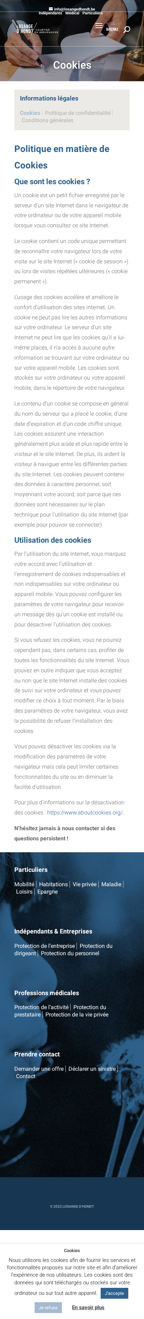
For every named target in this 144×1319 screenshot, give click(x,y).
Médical (72, 13)
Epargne (47, 891)
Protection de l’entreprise (44, 946)
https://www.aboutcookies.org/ (85, 812)
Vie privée (84, 884)
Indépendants (50, 13)
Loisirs (24, 891)
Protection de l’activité (41, 1007)
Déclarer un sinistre (92, 1068)
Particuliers (92, 13)
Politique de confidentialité (77, 113)
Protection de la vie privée (76, 1014)
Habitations (53, 884)
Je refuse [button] (48, 1307)
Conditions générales (47, 120)
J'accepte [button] (114, 1293)
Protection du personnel (70, 953)
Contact (25, 1076)
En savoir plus (88, 1307)
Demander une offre (39, 1068)
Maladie (111, 884)
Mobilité (24, 884)
